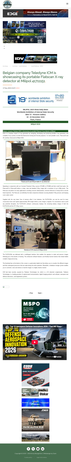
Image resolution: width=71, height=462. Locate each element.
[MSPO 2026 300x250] (35, 311)
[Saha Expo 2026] (24, 24)
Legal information (42, 457)
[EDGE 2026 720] (35, 13)
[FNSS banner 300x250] (35, 420)
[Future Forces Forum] (24, 32)
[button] (67, 3)
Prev (31, 293)
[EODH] (35, 375)
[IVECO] (35, 58)
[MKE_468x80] (24, 39)
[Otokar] (35, 392)
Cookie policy (28, 457)
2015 (18, 88)
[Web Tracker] (6, 286)
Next (39, 293)
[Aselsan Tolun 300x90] (35, 402)
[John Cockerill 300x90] (35, 437)
